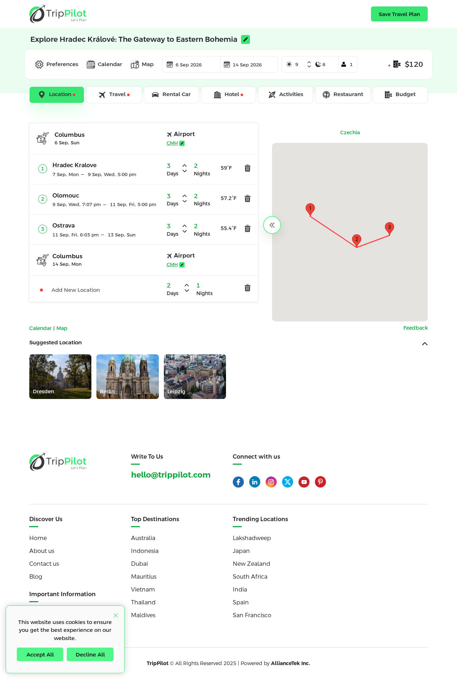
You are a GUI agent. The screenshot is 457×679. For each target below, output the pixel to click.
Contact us (44, 563)
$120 (414, 64)
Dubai (139, 563)
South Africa (250, 576)
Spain (241, 602)
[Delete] (248, 168)
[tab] (57, 95)
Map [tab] (148, 64)
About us (41, 551)
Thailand (143, 602)
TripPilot (158, 663)
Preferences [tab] (62, 64)
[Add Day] (309, 63)
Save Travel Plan (399, 14)
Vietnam (143, 589)
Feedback (415, 328)
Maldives (143, 615)
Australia (143, 538)
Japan (241, 551)
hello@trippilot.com (171, 474)
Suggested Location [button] (55, 342)
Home (38, 538)
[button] (310, 209)
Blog (35, 576)
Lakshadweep (252, 538)
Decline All (90, 654)
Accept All (40, 654)
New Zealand (251, 563)
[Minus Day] (309, 66)
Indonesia (145, 551)
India (240, 589)
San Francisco (252, 615)
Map (61, 328)
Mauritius (143, 576)
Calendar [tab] (110, 64)
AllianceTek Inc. (290, 663)
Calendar (41, 328)
